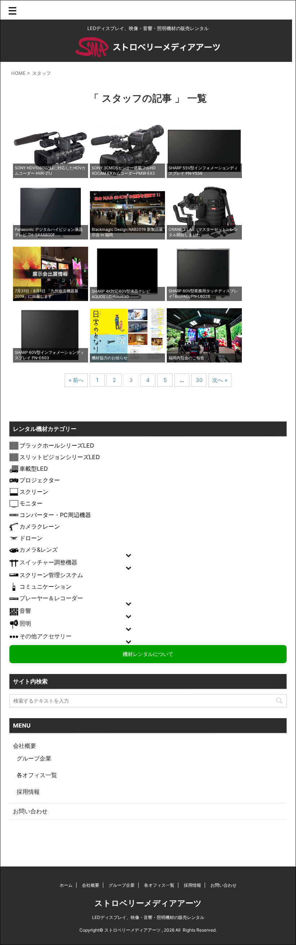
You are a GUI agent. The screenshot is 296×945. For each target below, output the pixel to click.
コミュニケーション (45, 586)
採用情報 (28, 791)
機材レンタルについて (148, 654)
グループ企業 (34, 758)
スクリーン (33, 491)
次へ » (219, 380)
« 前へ (76, 380)
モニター (31, 503)
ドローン (31, 538)
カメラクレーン (39, 526)
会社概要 (24, 745)
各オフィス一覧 (37, 775)
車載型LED (33, 468)
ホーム (66, 885)
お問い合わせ (30, 811)
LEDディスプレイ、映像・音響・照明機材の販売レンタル (148, 917)
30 (199, 380)
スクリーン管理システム (51, 575)
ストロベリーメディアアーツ (148, 903)
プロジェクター (39, 480)
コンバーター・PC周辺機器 (55, 514)
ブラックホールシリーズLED (56, 445)
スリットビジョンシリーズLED (59, 457)
